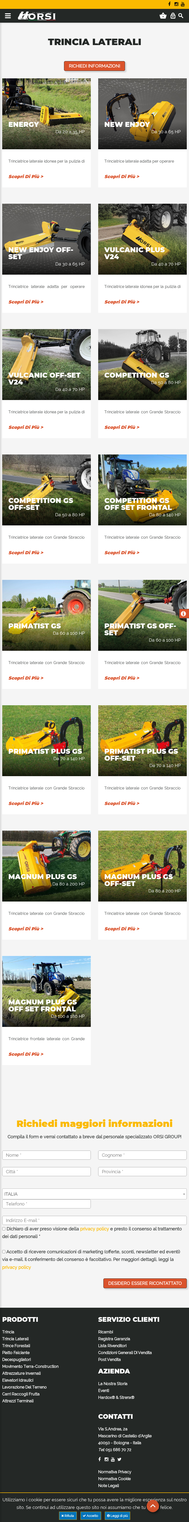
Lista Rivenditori (112, 1345)
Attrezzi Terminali (17, 1401)
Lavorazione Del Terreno (24, 1387)
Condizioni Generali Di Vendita (125, 1352)
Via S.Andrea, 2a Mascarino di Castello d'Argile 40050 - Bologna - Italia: (125, 1439)
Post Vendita (109, 1359)
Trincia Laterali (15, 1339)
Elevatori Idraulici (17, 1380)
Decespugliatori (16, 1359)
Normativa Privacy (114, 1472)
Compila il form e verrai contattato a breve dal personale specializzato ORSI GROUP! (94, 1136)
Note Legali (108, 1485)
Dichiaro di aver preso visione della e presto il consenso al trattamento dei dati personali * (92, 1232)
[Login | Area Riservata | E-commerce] (173, 16)
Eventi (103, 1390)
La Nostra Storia (112, 1383)
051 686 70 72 (118, 1449)
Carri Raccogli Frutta (21, 1394)
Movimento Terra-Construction (30, 1366)
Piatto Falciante (16, 1352)
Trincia (8, 1332)
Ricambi (105, 1332)
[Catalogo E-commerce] (163, 16)
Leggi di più (119, 1516)
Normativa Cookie (114, 1478)
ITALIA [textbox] (10, 1194)
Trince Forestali (16, 1345)
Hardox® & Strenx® (116, 1397)
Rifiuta (69, 1516)
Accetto (92, 1516)
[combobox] (94, 1193)
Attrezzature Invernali (21, 1373)
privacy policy (94, 1228)
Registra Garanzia (114, 1339)
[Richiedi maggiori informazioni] (183, 614)
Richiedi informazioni (94, 65)
